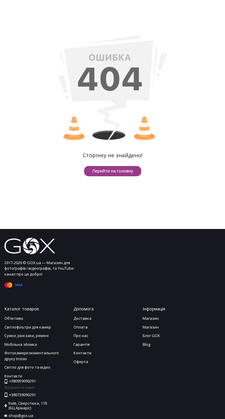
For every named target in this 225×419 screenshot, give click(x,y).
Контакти (82, 352)
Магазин (151, 318)
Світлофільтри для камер (27, 327)
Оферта (81, 361)
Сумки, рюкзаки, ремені (26, 335)
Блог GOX (151, 335)
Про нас (81, 335)
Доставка (82, 318)
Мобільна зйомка (20, 344)
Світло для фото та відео (27, 367)
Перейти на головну (112, 171)
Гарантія (82, 344)
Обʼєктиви (13, 318)
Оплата (81, 327)
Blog (146, 344)
